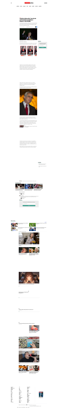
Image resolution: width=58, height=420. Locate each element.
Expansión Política (22, 193)
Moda (19, 388)
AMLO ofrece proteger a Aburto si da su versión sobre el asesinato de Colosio (29, 189)
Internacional (12, 389)
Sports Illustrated (29, 393)
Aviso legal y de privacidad (23, 407)
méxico (21, 6)
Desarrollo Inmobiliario (20, 397)
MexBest (28, 398)
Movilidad (20, 402)
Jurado (27, 402)
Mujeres (11, 391)
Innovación (28, 387)
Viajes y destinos (28, 400)
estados (30, 6)
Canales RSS (26, 407)
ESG (19, 400)
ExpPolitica (26, 404)
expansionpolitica (27, 404)
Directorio (28, 407)
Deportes (19, 393)
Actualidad (28, 390)
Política (12, 393)
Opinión (27, 391)
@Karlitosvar (23, 198)
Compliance (20, 407)
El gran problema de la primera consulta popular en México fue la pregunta (38, 189)
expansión (40, 6)
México (20, 17)
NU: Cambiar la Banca (41, 397)
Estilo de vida (20, 390)
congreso (24, 6)
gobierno (18, 6)
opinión (33, 6)
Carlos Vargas (22, 195)
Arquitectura (20, 398)
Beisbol (27, 394)
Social (19, 401)
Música (19, 394)
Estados (11, 396)
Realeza (11, 399)
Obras (11, 390)
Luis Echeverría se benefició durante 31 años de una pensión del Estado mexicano (19, 189)
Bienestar (28, 401)
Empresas (11, 387)
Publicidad (18, 407)
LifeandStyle (12, 392)
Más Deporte (28, 396)
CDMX (27, 6)
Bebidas (27, 399)
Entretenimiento (20, 392)
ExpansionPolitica (29, 404)
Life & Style (20, 391)
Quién (11, 398)
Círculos (11, 400)
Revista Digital (28, 397)
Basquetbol (28, 395)
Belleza (11, 401)
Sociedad (36, 6)
